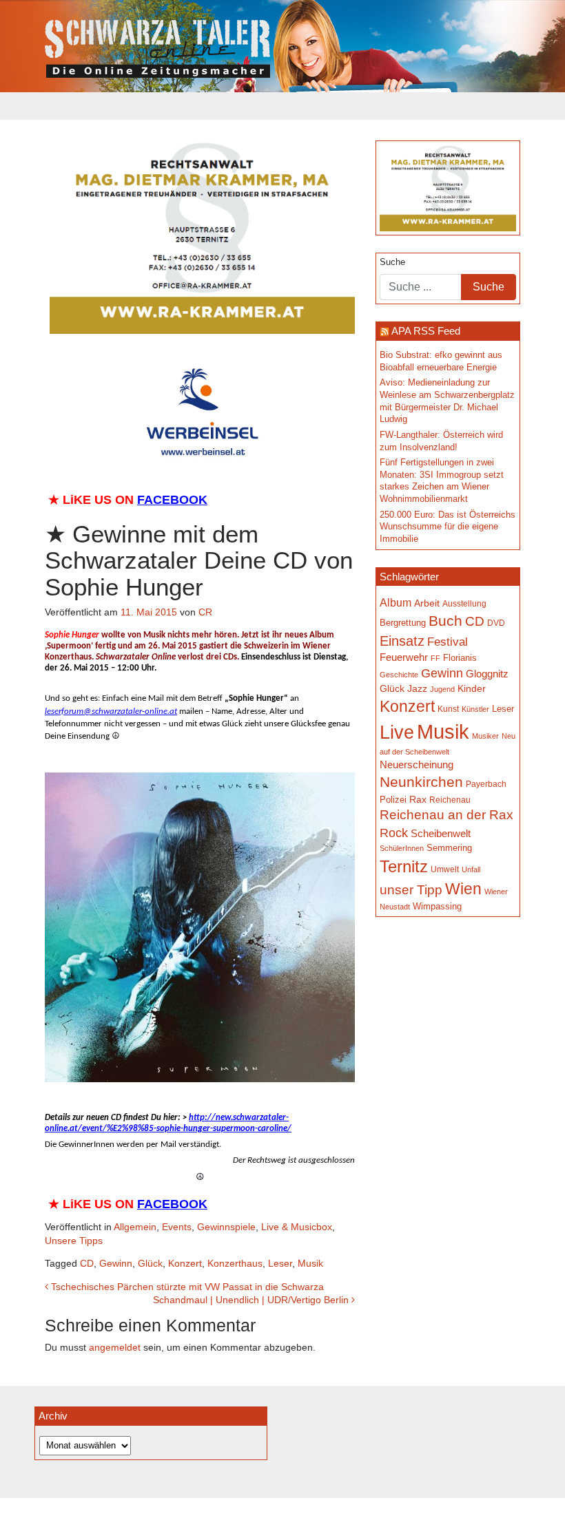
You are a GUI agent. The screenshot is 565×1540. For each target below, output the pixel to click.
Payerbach (486, 784)
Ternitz (404, 866)
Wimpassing (437, 906)
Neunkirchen (421, 782)
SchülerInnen (402, 848)
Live (397, 732)
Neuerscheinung (416, 764)
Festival (447, 641)
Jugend (442, 689)
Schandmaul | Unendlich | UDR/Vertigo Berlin (252, 1299)
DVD (496, 622)
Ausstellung (464, 604)
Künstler (475, 709)
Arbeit (427, 603)
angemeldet (115, 1347)
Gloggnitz (487, 673)
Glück (150, 1263)
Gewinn (115, 1263)
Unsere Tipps (74, 1240)
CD (87, 1263)
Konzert (185, 1263)
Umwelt (445, 869)
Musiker (485, 736)
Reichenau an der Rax (446, 815)
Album (395, 602)
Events (177, 1226)
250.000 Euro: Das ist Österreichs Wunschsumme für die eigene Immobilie (447, 527)
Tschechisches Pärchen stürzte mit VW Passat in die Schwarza (186, 1286)
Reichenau (450, 800)
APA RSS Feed (425, 331)
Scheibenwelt (441, 833)
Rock (394, 833)
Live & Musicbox (296, 1226)
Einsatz (402, 640)
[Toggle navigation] (53, 106)
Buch (445, 621)
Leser (280, 1263)
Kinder (472, 689)
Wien (463, 889)
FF (435, 658)
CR (205, 612)
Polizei (393, 799)
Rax (418, 799)
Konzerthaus (235, 1263)
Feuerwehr (404, 657)
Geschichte (399, 675)
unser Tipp (411, 889)
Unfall (471, 869)
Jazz (417, 688)
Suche (392, 262)
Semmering (449, 848)
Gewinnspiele (226, 1226)
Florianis (460, 658)
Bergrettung (403, 623)
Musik (310, 1263)
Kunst (448, 709)
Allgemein (135, 1226)
